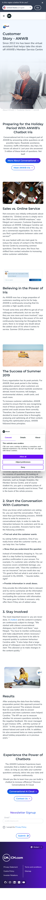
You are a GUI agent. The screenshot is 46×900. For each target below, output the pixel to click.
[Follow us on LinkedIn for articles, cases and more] (14, 882)
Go (38, 8)
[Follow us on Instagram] (10, 882)
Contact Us (22, 798)
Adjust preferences (23, 462)
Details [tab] (23, 438)
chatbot (13, 619)
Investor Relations (11, 875)
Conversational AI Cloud (21, 791)
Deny (23, 467)
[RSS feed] (19, 882)
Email (7, 817)
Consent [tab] (8, 438)
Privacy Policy (20, 827)
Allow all (23, 457)
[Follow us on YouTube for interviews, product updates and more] (23, 882)
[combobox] (17, 7)
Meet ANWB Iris (22, 168)
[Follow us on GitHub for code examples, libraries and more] (5, 882)
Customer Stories (24, 110)
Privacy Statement (11, 867)
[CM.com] (9, 16)
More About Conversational (22, 160)
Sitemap (28, 871)
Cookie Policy (9, 871)
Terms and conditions (33, 867)
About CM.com (8, 110)
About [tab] (37, 438)
